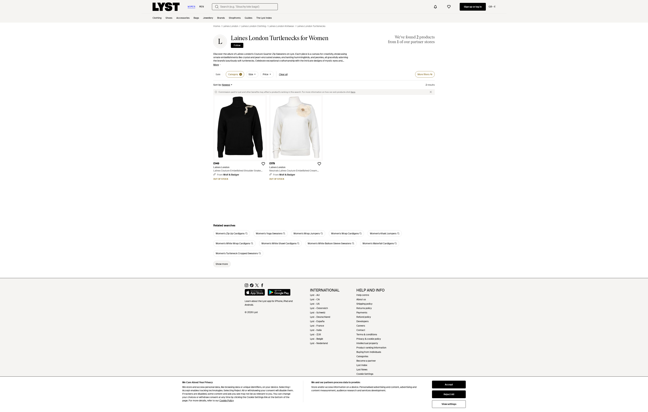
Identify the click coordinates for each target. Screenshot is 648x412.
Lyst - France (317, 325)
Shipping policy (364, 303)
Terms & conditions (366, 334)
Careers (360, 325)
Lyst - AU (315, 295)
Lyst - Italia (316, 330)
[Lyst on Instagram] (246, 286)
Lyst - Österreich (319, 308)
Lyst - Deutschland (320, 316)
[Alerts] (435, 6)
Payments (361, 312)
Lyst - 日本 (315, 334)
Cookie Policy (226, 400)
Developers (362, 321)
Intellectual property (367, 343)
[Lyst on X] (257, 286)
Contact (360, 330)
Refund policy (363, 316)
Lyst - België (316, 338)
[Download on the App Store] (255, 293)
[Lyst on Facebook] (262, 286)
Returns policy (364, 308)
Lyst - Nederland (319, 343)
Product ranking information (371, 347)
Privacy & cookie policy (368, 338)
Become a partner (366, 360)
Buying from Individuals (368, 352)
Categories (362, 356)
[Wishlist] (449, 6)
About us (361, 299)
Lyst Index (361, 365)
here (353, 92)
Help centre (362, 295)
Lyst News (361, 369)
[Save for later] (263, 163)
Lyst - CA (315, 299)
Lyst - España (317, 321)
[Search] (217, 7)
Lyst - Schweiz (317, 312)
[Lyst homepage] (166, 6)
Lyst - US (315, 303)
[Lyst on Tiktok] (251, 286)
